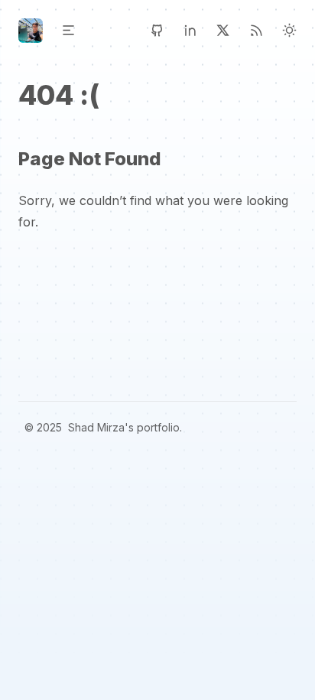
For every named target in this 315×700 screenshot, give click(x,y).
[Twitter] (223, 30)
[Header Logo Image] (30, 30)
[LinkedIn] (190, 30)
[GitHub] (157, 30)
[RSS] (256, 30)
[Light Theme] (289, 30)
